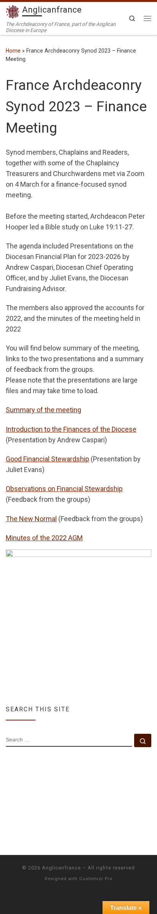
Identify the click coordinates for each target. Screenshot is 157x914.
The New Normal (31, 519)
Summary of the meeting (43, 410)
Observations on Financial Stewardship (64, 489)
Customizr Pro (95, 878)
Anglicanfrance (61, 868)
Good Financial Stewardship (47, 459)
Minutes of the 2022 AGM (44, 538)
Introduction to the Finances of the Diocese (71, 429)
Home (13, 51)
